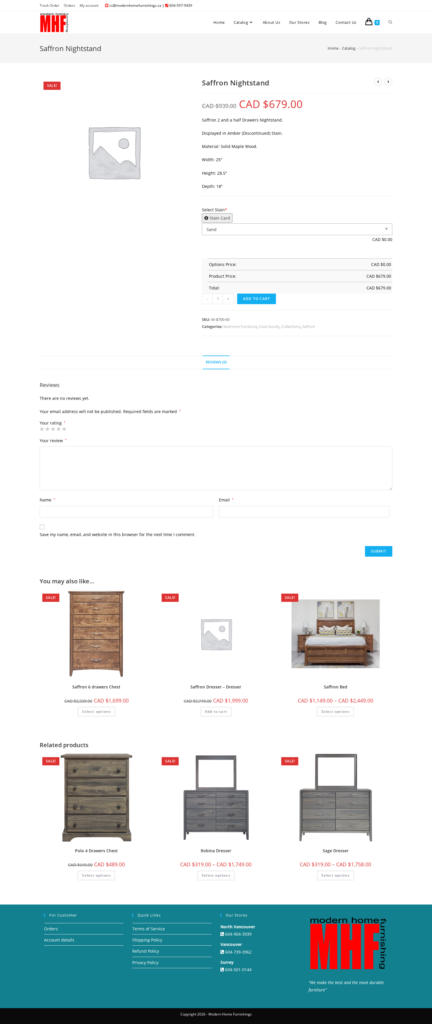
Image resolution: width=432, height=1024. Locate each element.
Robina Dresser (216, 850)
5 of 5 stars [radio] (64, 429)
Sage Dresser (336, 850)
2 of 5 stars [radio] (47, 429)
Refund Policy (145, 951)
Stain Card (219, 218)
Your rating (53, 423)
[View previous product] (378, 82)
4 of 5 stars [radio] (58, 429)
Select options (96, 711)
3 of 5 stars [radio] (53, 429)
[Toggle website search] (390, 22)
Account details (59, 940)
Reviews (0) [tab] (216, 362)
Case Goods (269, 326)
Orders (69, 5)
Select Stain (216, 214)
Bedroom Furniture (240, 326)
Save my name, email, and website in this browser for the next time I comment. (117, 534)
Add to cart (256, 298)
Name (47, 500)
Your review (53, 440)
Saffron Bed (335, 687)
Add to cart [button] (216, 711)
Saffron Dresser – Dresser (215, 687)
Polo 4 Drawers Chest (96, 850)
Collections (290, 326)
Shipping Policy (147, 940)
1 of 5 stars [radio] (42, 429)
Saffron (308, 326)
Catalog (348, 48)
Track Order (49, 5)
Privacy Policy (145, 962)
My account (89, 5)
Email (226, 500)
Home (333, 48)
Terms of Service (148, 929)
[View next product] (388, 82)
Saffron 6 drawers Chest (96, 687)
